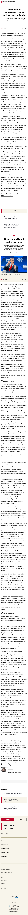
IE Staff (4, 28)
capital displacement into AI (9, 436)
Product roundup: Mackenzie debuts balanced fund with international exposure (11, 226)
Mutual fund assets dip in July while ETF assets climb (11, 217)
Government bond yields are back (13, 211)
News (14, 235)
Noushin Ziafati (6, 862)
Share (23, 28)
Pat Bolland (5, 279)
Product (14, 6)
